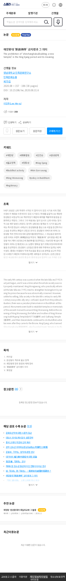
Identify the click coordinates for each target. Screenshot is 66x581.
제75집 (7, 81)
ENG (60, 6)
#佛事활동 (25, 155)
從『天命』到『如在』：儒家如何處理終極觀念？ (28, 470)
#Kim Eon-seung (38, 170)
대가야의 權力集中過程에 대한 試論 (21, 456)
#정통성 (25, 162)
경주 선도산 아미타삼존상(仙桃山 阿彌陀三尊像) (27, 446)
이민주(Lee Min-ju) (12, 103)
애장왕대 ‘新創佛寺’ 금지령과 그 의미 (22, 475)
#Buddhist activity (15, 170)
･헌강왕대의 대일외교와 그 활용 (20, 510)
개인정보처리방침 (39, 576)
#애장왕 (9, 155)
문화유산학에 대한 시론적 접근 (19, 432)
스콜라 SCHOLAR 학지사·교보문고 (11, 5)
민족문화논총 (10, 77)
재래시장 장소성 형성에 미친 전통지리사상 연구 (26, 466)
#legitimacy (12, 185)
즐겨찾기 (7, 131)
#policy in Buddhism (39, 177)
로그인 (45, 4)
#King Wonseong (14, 177)
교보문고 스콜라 (8, 576)
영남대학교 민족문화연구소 (17, 72)
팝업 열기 (21, 389)
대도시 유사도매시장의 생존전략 (19, 437)
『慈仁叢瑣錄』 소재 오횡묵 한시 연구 (22, 480)
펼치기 (31, 262)
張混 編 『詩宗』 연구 (16, 461)
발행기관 (33, 13)
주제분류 (11, 13)
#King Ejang (41, 162)
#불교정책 (10, 162)
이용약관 (23, 576)
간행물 (55, 13)
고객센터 (53, 6)
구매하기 (53, 131)
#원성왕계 (54, 155)
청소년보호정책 (57, 576)
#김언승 (39, 155)
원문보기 (20, 131)
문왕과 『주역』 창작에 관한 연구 (20, 451)
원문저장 (37, 131)
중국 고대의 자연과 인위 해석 (18, 442)
